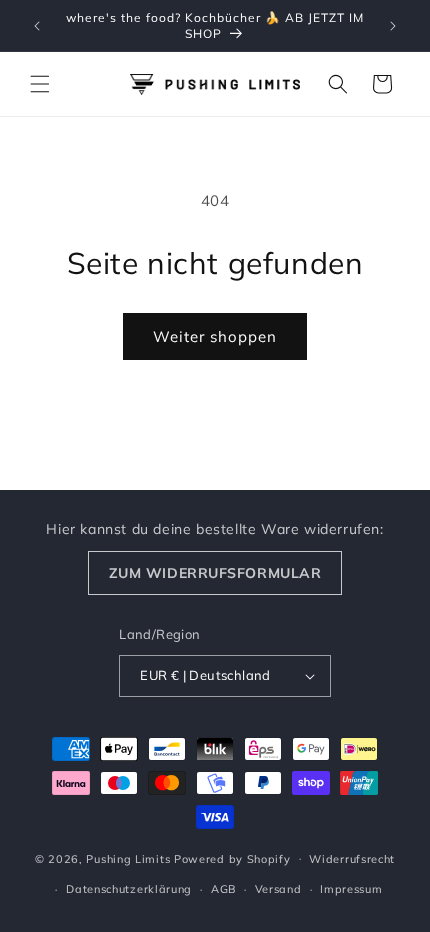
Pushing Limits (128, 858)
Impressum (351, 889)
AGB (223, 889)
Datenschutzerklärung (129, 889)
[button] (40, 84)
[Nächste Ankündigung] (393, 26)
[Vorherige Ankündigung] (37, 26)
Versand (278, 889)
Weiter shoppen (215, 336)
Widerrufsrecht (352, 859)
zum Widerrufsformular (215, 573)
